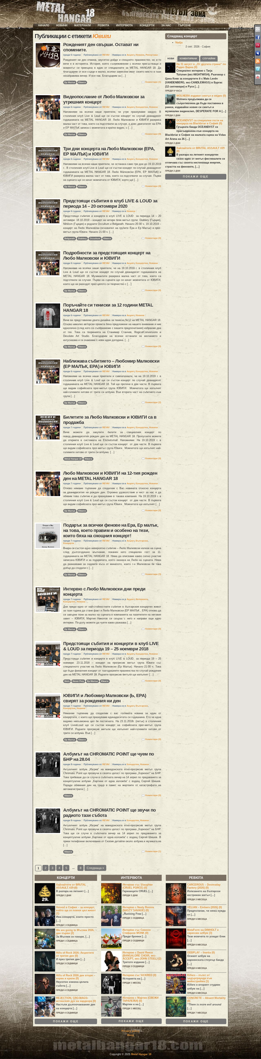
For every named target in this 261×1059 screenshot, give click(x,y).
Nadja (178, 42)
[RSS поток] (257, 61)
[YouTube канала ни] (257, 77)
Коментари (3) (153, 574)
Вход (130, 1035)
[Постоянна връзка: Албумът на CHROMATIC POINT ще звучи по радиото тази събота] (48, 820)
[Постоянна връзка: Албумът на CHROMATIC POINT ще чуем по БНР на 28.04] (48, 764)
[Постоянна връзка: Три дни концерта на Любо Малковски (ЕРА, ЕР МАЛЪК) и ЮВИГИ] (48, 159)
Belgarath (69, 238)
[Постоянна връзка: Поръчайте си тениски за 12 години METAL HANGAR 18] (48, 315)
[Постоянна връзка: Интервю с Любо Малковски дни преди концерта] (48, 599)
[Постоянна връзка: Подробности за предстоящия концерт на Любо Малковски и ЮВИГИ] (48, 263)
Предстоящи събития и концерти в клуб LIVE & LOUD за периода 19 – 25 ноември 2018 (111, 646)
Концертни (142, 107)
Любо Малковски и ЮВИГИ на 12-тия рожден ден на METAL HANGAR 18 (110, 476)
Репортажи (152, 55)
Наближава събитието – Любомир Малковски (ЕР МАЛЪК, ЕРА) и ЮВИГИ (111, 364)
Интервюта (124, 25)
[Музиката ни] (257, 45)
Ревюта (103, 25)
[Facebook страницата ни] (257, 37)
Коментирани (188, 58)
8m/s (67, 681)
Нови (170, 58)
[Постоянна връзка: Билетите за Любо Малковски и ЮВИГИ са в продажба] (48, 428)
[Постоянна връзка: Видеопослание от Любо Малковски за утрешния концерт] (48, 107)
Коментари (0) (153, 134)
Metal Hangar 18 (73, 459)
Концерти (147, 25)
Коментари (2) (153, 402)
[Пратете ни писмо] (257, 29)
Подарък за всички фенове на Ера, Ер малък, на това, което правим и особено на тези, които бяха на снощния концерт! (110, 530)
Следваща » (95, 868)
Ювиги (82, 82)
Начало (43, 25)
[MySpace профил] (257, 53)
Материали (82, 25)
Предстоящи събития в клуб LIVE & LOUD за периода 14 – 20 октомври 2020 (110, 203)
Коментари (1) (153, 82)
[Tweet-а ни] (257, 69)
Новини (61, 25)
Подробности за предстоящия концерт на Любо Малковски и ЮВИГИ (106, 255)
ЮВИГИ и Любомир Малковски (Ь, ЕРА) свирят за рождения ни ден (104, 698)
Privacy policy (130, 1031)
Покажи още (196, 176)
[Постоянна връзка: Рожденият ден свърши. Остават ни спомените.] (48, 55)
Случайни (208, 58)
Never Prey (78, 681)
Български (142, 540)
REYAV (105, 55)
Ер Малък (69, 82)
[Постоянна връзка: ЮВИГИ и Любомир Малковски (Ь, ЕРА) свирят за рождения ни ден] (48, 706)
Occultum (95, 238)
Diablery (82, 238)
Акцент (130, 55)
